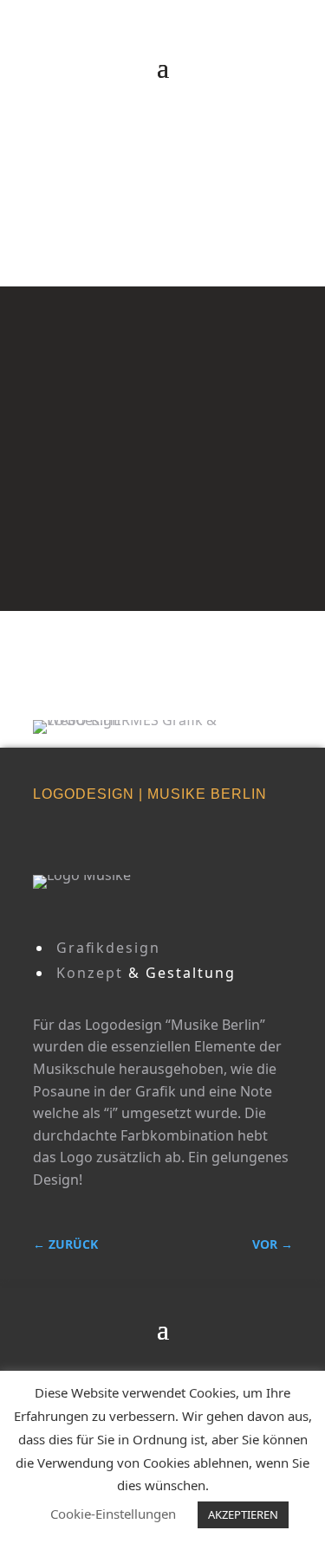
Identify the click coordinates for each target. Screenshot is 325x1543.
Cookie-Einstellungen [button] (113, 1513)
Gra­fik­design (108, 947)
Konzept (89, 972)
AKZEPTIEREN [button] (243, 1514)
